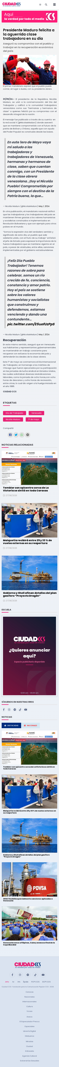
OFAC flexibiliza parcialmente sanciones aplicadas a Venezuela (28, 900)
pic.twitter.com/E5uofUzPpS (30, 324)
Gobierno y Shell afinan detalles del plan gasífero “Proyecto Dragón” (30, 594)
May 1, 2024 (44, 206)
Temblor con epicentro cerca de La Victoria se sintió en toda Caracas (26, 489)
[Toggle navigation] (53, 4)
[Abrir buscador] (46, 4)
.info (7, 981)
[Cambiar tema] (40, 4)
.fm (18, 981)
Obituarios (29, 1036)
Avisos (29, 1016)
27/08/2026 (11, 495)
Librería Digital (29, 1031)
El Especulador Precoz (30, 1021)
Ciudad (29, 1046)
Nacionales (29, 997)
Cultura (29, 1006)
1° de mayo (33, 419)
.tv (13, 981)
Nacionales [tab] (32, 725)
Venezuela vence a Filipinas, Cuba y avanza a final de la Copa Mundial (29, 944)
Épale (25, 981)
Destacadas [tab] (12, 725)
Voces (29, 1011)
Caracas (29, 992)
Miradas (29, 1041)
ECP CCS (46, 981)
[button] (29, 655)
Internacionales (29, 1001)
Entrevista (29, 1051)
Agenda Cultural (29, 1056)
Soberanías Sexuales (29, 1060)
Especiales (29, 1026)
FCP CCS (35, 981)
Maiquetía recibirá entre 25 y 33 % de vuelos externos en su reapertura (27, 542)
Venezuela (36, 413)
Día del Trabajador (14, 413)
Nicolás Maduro (13, 419)
